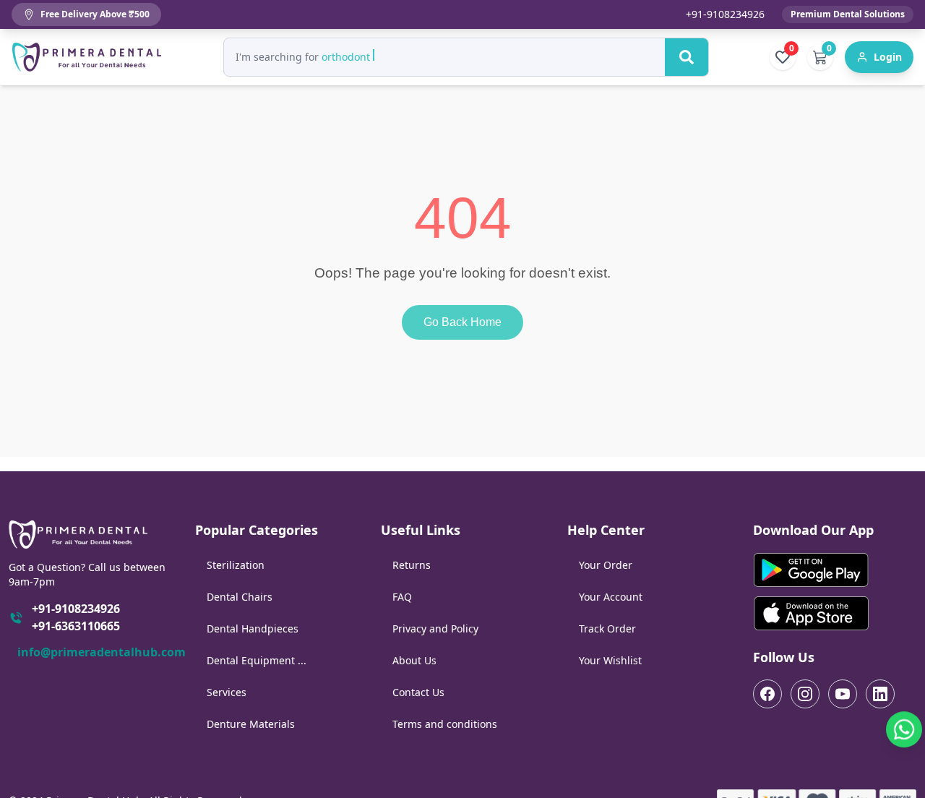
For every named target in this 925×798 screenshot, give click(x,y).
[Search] (686, 57)
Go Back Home (462, 322)
